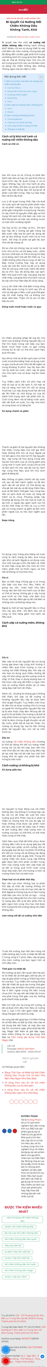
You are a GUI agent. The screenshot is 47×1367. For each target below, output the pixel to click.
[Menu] (3, 9)
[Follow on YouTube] (36, 2)
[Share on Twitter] (21, 1102)
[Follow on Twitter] (9, 1131)
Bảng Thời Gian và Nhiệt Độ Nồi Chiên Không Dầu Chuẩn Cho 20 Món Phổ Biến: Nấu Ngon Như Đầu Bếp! (25, 1075)
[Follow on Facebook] (25, 2)
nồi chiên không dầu (24, 742)
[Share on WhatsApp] (12, 1102)
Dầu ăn (10, 112)
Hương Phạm (34, 37)
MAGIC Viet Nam (25, 1048)
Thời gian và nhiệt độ (15, 129)
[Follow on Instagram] (28, 2)
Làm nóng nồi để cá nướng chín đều (22, 126)
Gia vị (9, 101)
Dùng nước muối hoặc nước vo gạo (22, 91)
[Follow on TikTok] (32, 2)
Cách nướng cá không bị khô (20, 115)
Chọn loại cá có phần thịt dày (19, 122)
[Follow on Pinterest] (15, 1131)
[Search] (40, 9)
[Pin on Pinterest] (30, 1102)
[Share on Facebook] (16, 1102)
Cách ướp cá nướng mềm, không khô (24, 105)
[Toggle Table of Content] (40, 77)
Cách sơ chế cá (13, 88)
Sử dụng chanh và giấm (17, 95)
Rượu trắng (12, 98)
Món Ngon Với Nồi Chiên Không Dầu (23, 18)
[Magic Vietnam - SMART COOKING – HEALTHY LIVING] (24, 9)
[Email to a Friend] (26, 1102)
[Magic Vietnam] (20, 1307)
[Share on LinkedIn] (35, 1102)
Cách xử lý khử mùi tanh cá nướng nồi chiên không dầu (23, 82)
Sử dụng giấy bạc (14, 119)
